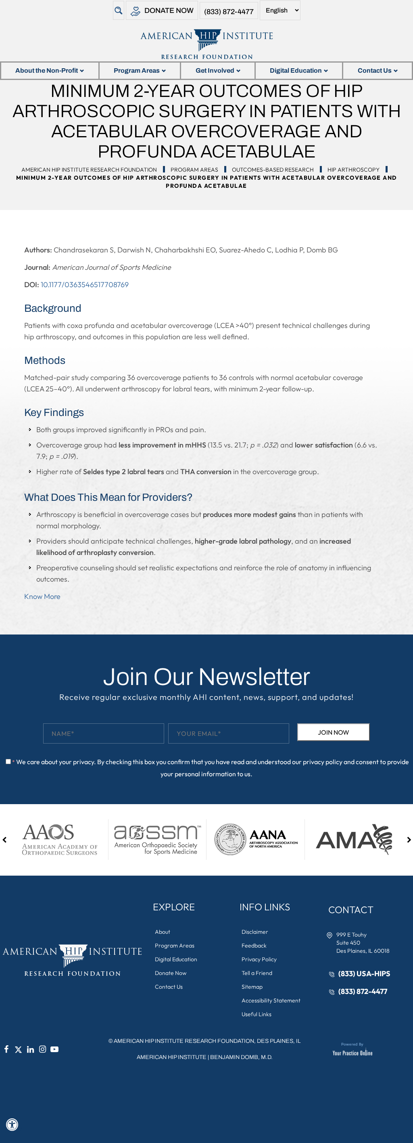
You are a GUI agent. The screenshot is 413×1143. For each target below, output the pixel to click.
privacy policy (322, 762)
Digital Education (296, 70)
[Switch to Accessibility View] (12, 1125)
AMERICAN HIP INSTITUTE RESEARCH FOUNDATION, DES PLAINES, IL (207, 1041)
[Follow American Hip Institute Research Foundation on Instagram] (42, 1049)
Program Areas (137, 70)
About (162, 931)
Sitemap (252, 986)
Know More (42, 596)
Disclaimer (255, 931)
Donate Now (169, 10)
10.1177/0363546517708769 (85, 284)
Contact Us (375, 70)
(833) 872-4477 (229, 12)
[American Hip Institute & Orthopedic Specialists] (206, 44)
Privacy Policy (259, 959)
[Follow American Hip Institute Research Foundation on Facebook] (6, 1049)
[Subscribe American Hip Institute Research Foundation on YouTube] (54, 1049)
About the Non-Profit (46, 70)
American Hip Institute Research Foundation (89, 169)
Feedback (254, 945)
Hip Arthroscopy (353, 169)
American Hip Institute (171, 1057)
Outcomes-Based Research (273, 169)
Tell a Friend (257, 973)
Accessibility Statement (271, 1000)
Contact (350, 909)
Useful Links (256, 1014)
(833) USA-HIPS (364, 973)
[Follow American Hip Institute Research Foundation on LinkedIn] (30, 1049)
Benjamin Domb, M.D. (241, 1057)
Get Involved (215, 70)
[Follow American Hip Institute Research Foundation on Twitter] (18, 1049)
